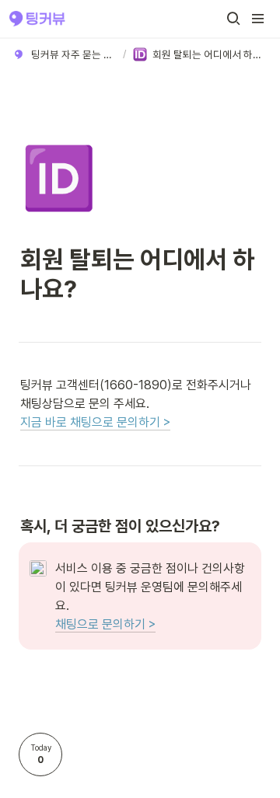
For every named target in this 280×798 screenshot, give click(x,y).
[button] (233, 19)
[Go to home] (37, 18)
